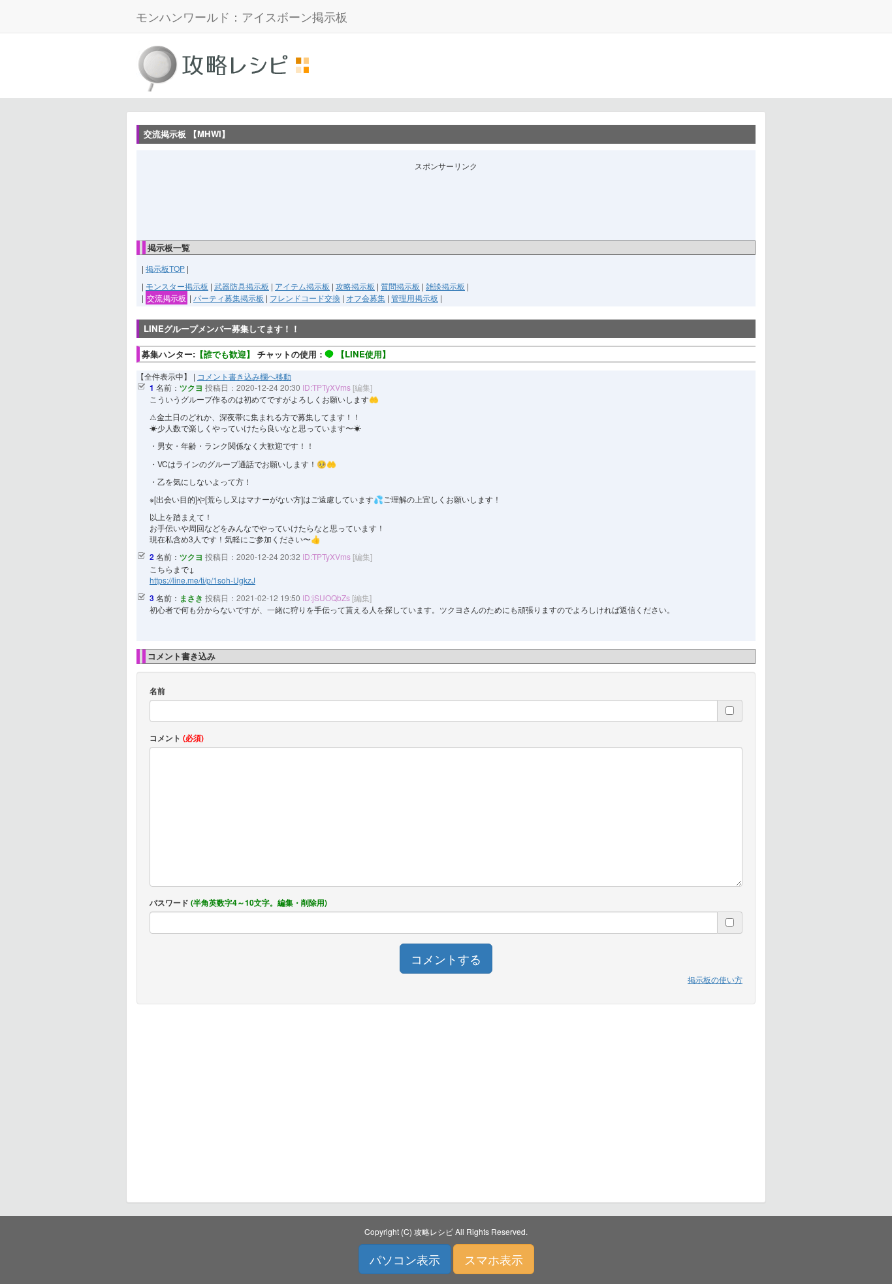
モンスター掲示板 (177, 285)
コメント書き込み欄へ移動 (244, 376)
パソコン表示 (405, 1259)
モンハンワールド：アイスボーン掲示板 (241, 16)
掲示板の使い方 (715, 979)
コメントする (446, 958)
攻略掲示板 (355, 285)
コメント (177, 738)
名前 (157, 691)
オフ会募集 (365, 297)
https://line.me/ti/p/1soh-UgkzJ (202, 579)
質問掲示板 (400, 285)
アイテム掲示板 (302, 285)
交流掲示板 (166, 297)
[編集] (362, 387)
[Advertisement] (446, 200)
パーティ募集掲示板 (228, 297)
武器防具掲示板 (241, 285)
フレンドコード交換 (305, 297)
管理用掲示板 (414, 297)
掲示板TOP (165, 268)
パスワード (238, 902)
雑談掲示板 (445, 285)
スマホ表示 (493, 1259)
